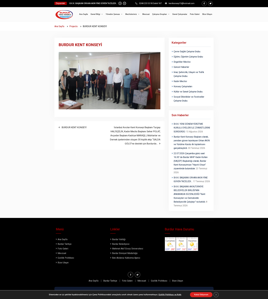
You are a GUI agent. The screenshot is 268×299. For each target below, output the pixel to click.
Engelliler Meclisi (182, 62)
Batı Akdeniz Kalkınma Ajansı (126, 258)
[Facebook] (204, 3)
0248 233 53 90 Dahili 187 (150, 3)
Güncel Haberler (181, 67)
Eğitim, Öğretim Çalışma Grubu (188, 56)
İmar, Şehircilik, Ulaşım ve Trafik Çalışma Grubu (189, 74)
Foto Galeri (195, 14)
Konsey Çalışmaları (183, 86)
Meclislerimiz (131, 14)
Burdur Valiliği (118, 239)
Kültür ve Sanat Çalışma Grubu (188, 91)
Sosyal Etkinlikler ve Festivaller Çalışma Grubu (189, 98)
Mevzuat (145, 14)
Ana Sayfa (83, 14)
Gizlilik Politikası (66, 258)
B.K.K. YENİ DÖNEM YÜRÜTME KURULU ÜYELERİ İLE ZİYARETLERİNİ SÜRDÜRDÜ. (192, 128)
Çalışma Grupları (159, 14)
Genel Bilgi (95, 14)
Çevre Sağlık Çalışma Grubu (187, 51)
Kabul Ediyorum (201, 294)
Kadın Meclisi (180, 81)
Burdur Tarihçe (64, 244)
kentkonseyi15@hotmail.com (181, 3)
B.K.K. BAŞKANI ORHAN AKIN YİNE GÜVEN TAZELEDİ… (93, 3)
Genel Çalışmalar (179, 14)
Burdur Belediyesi (120, 244)
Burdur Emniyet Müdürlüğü (124, 253)
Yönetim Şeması (113, 14)
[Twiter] (210, 3)
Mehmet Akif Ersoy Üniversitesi (127, 248)
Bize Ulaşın (207, 14)
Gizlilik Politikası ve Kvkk (169, 294)
